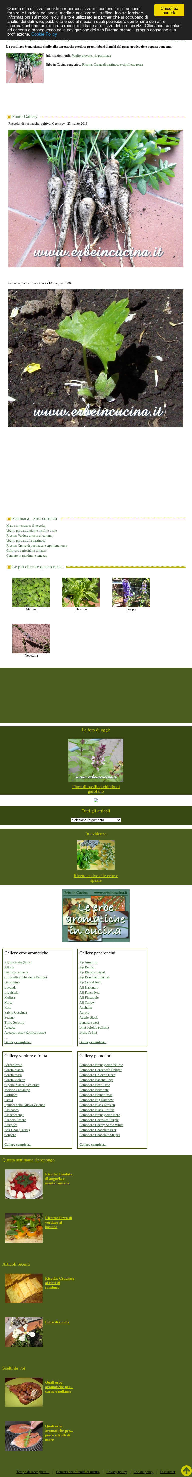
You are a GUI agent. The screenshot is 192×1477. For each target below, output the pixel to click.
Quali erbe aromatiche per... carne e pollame (59, 1386)
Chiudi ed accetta (169, 10)
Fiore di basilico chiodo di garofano (96, 789)
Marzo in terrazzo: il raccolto (26, 525)
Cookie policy (144, 1472)
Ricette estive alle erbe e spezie (96, 878)
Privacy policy (116, 1472)
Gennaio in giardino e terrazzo (27, 555)
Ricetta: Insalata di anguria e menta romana (58, 1178)
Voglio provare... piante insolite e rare (31, 530)
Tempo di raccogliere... (33, 1472)
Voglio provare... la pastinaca (91, 55)
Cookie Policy (44, 34)
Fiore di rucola (57, 1322)
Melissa (31, 609)
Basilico (81, 609)
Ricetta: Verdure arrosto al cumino (29, 535)
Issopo (131, 609)
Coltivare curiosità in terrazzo (26, 550)
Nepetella (31, 655)
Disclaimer (168, 1472)
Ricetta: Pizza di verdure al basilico (58, 1222)
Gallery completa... (18, 1042)
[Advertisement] (97, 100)
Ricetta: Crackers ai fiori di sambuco (59, 1282)
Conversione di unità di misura (78, 1472)
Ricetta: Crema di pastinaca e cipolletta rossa (112, 64)
